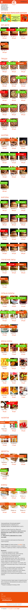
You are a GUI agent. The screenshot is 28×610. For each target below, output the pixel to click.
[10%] (14, 18)
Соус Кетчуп (5, 395)
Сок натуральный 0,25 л (8, 443)
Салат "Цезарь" (15, 318)
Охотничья (23, 69)
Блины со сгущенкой (16, 510)
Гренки (14, 352)
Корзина (5, 608)
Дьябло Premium (6, 127)
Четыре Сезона (15, 112)
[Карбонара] (14, 79)
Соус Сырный (14, 395)
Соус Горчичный (6, 381)
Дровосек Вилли (6, 237)
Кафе (2, 594)
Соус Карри (23, 381)
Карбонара (14, 84)
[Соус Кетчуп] (5, 390)
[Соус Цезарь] (23, 390)
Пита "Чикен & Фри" (7, 285)
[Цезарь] (14, 94)
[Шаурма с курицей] (23, 142)
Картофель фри (6, 366)
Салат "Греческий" (6, 318)
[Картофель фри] (5, 362)
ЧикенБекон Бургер (7, 208)
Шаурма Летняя (6, 146)
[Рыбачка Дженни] (14, 232)
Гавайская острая (6, 69)
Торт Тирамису (15, 462)
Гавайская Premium (16, 127)
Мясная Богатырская (16, 69)
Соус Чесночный (6, 409)
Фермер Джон (15, 208)
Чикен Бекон (5, 112)
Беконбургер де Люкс (17, 223)
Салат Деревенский (7, 333)
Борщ (14, 304)
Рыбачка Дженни (15, 237)
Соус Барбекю (24, 366)
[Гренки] (14, 348)
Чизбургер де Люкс (7, 223)
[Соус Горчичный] (5, 376)
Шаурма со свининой (7, 160)
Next (26, 18)
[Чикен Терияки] (5, 79)
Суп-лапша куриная (7, 304)
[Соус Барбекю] (23, 362)
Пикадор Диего (15, 251)
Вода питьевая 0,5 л (7, 429)
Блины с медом (6, 510)
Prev (2, 18)
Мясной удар (5, 175)
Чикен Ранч (23, 98)
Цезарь (14, 98)
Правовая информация (6, 598)
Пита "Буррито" (15, 270)
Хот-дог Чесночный (7, 50)
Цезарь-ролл (14, 160)
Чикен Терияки (6, 84)
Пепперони (5, 98)
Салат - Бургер (24, 318)
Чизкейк (4, 476)
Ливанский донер (6, 189)
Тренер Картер (5, 251)
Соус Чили (14, 409)
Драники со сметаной (7, 352)
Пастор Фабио (24, 237)
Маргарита (23, 84)
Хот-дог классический (7, 36)
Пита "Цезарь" (5, 270)
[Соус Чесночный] (5, 405)
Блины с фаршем (6, 496)
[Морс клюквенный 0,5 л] (23, 424)
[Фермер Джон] (14, 204)
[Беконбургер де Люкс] (14, 218)
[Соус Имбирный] (14, 376)
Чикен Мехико (24, 251)
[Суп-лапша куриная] (5, 300)
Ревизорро (3, 596)
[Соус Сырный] (14, 390)
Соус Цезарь (23, 395)
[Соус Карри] (23, 376)
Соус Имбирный (15, 381)
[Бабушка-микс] (23, 108)
